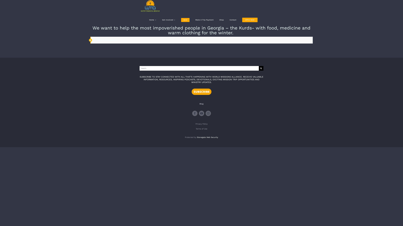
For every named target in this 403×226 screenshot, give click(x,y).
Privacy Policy (202, 124)
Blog (201, 104)
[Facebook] (195, 113)
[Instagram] (208, 113)
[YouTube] (201, 113)
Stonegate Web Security (207, 137)
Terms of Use (201, 129)
